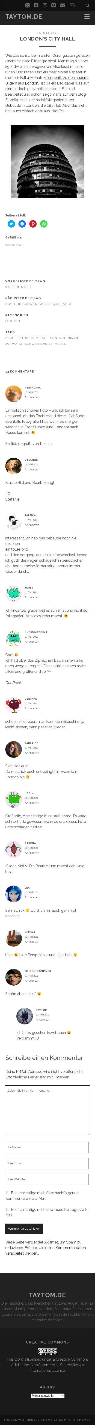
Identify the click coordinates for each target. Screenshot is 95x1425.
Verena (30, 932)
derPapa (31, 698)
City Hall (39, 338)
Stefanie (31, 459)
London (12, 321)
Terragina (33, 387)
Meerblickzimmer (38, 971)
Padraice (31, 743)
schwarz (13, 343)
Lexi (27, 887)
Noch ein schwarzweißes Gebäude (39, 304)
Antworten (32, 397)
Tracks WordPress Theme (28, 1420)
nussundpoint (36, 632)
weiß (60, 343)
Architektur (17, 338)
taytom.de (23, 16)
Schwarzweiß (39, 343)
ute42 (29, 793)
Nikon (73, 338)
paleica (30, 515)
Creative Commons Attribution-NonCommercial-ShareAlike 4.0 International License (50, 1365)
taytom (42, 1009)
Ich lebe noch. (18, 287)
